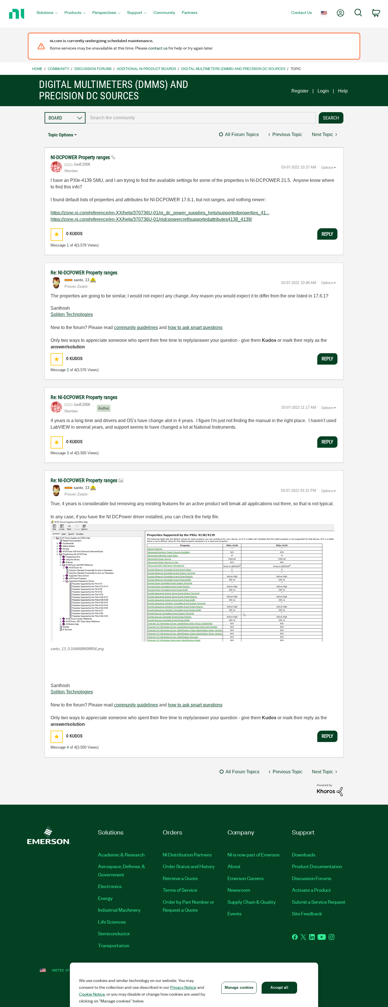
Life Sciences (112, 921)
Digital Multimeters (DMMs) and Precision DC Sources (233, 68)
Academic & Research (121, 854)
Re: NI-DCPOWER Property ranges (84, 273)
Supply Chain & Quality (252, 902)
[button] (56, 234)
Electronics (110, 886)
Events (234, 913)
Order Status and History (189, 866)
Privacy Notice (183, 987)
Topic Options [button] (60, 134)
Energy (105, 898)
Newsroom (239, 890)
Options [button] (327, 168)
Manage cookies (239, 987)
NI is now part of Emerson (253, 854)
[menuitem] (47, 14)
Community (58, 68)
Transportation (113, 945)
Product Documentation (317, 866)
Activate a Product (311, 890)
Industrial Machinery (119, 910)
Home (37, 68)
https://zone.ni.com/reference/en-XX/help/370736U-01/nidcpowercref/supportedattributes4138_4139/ (151, 219)
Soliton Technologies (72, 314)
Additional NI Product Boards (146, 68)
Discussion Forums (93, 68)
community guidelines (136, 327)
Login (323, 91)
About (234, 866)
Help (343, 91)
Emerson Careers (246, 878)
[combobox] (200, 118)
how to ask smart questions (195, 327)
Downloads (303, 854)
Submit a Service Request (318, 902)
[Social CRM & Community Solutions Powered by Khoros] (330, 789)
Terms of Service (180, 890)
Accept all (279, 987)
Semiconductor (114, 933)
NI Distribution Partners (187, 854)
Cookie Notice (92, 994)
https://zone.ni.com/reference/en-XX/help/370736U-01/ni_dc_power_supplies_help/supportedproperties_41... (160, 212)
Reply (327, 234)
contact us (158, 48)
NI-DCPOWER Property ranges (81, 157)
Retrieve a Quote (180, 878)
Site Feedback (307, 913)
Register (299, 91)
